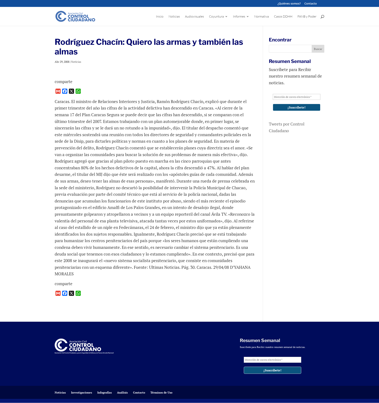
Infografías (104, 392)
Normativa (261, 16)
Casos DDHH (283, 16)
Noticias (174, 16)
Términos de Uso (161, 392)
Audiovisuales (194, 16)
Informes (239, 16)
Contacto (310, 3)
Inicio (159, 16)
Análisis (122, 392)
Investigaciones (81, 392)
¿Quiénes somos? (289, 3)
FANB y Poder (306, 16)
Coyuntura (216, 16)
